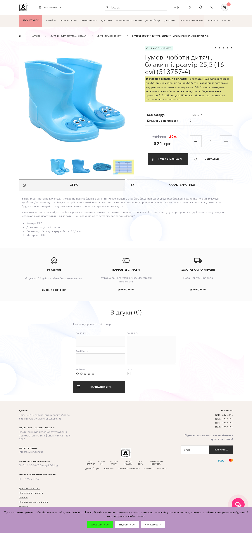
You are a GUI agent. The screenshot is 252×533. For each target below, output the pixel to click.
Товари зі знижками (191, 20)
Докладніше (126, 289)
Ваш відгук (133, 333)
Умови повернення (54, 290)
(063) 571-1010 (224, 423)
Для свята (170, 20)
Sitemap (23, 506)
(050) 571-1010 (224, 427)
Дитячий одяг (153, 20)
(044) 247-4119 (50, 7)
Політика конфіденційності (33, 502)
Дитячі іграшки (89, 20)
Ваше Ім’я (81, 333)
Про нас (23, 497)
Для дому (106, 20)
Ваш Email (82, 351)
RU (179, 7)
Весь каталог (30, 20)
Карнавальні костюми (129, 20)
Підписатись (221, 449)
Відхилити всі (126, 524)
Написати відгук (100, 387)
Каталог (35, 36)
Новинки (213, 20)
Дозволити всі (100, 524)
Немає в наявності (170, 159)
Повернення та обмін (31, 493)
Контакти (227, 20)
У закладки (212, 159)
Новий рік (51, 20)
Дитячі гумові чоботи (109, 36)
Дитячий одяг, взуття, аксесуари (69, 36)
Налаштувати (152, 524)
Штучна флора (69, 20)
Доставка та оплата (29, 488)
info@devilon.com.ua (31, 451)
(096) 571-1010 (224, 419)
